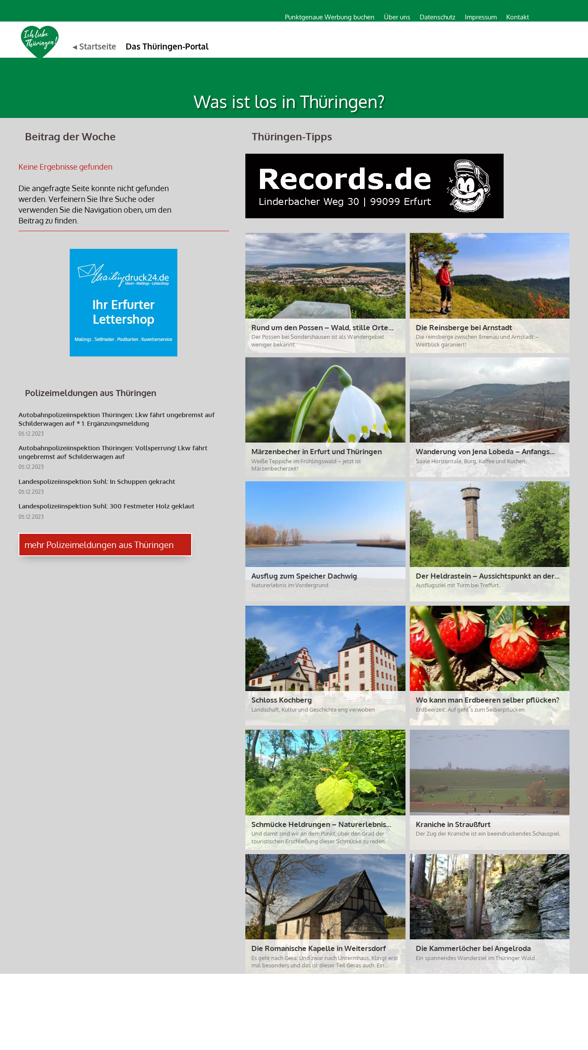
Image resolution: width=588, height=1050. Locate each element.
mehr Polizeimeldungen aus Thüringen (99, 544)
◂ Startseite (94, 46)
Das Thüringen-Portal (167, 46)
